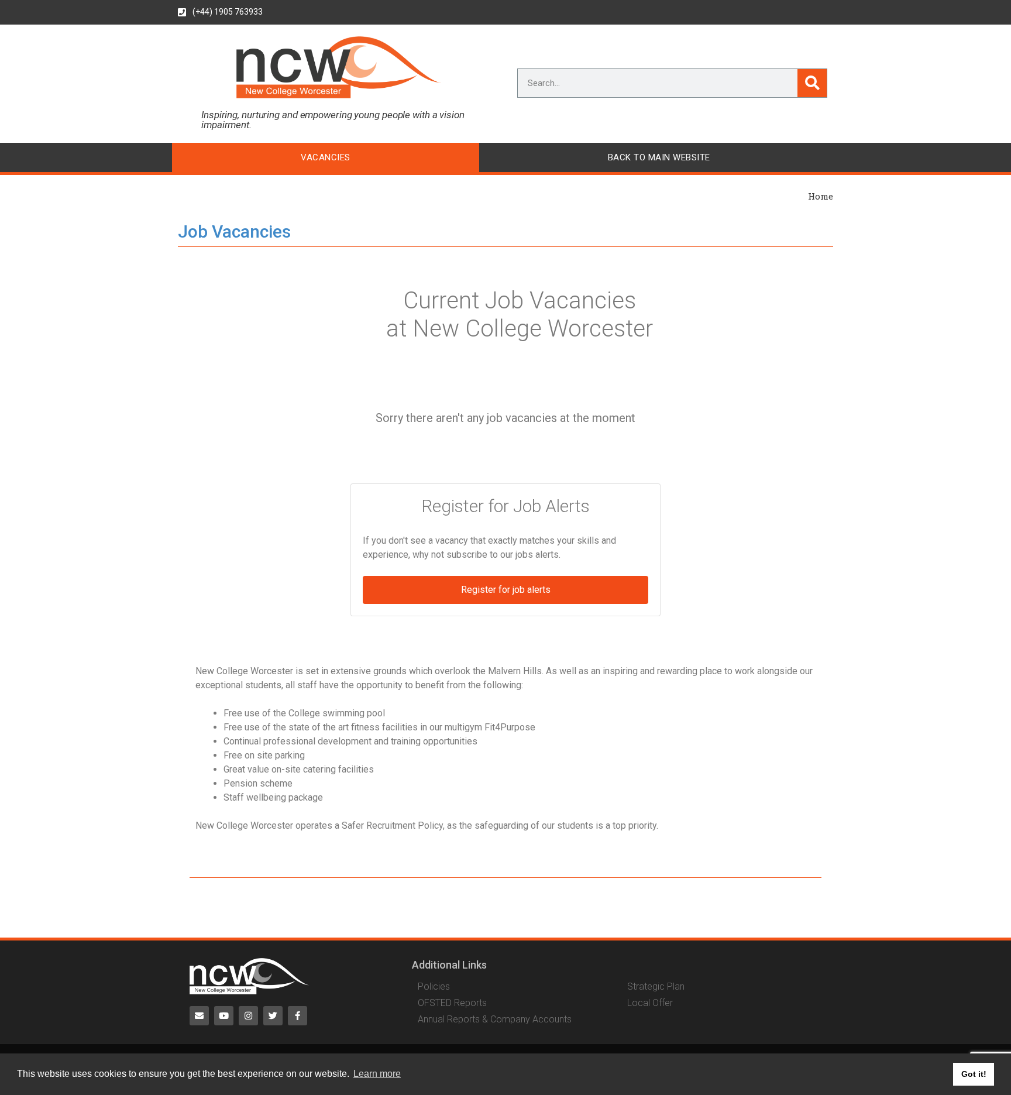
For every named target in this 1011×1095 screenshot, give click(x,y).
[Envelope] (199, 1015)
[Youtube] (223, 1015)
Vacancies (325, 157)
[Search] (812, 83)
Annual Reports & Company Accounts (495, 1019)
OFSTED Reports (452, 1003)
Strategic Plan (656, 986)
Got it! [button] (973, 1074)
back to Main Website (659, 157)
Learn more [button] (377, 1074)
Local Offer (650, 1003)
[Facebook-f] (297, 1015)
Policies (434, 986)
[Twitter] (273, 1015)
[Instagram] (248, 1015)
